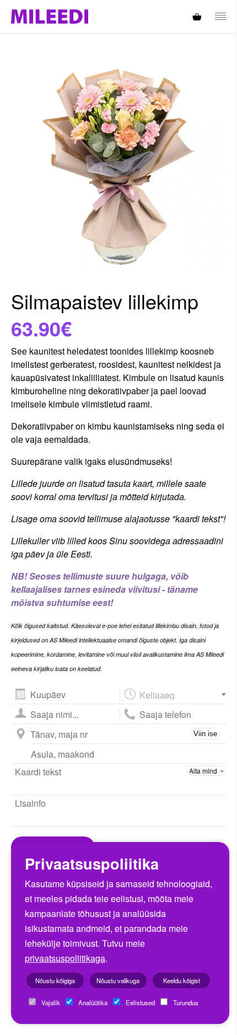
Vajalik (50, 1002)
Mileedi (49, 16)
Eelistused (139, 1002)
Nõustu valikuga (117, 980)
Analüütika (92, 1002)
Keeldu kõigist (181, 980)
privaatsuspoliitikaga (65, 958)
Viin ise (205, 734)
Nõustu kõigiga (55, 980)
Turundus (184, 1002)
